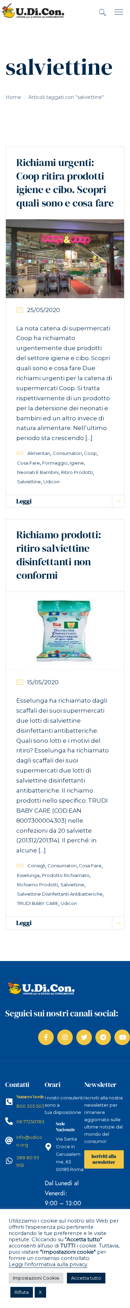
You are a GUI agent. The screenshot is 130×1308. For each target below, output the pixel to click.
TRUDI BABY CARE (37, 903)
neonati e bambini (38, 472)
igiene (77, 463)
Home (13, 97)
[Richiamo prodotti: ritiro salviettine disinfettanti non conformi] (65, 630)
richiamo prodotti (37, 884)
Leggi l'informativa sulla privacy (48, 1264)
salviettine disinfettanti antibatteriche (60, 894)
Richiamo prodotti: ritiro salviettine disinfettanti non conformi (58, 555)
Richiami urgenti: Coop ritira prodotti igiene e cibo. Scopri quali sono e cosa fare (65, 182)
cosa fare (28, 463)
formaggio (55, 463)
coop (90, 453)
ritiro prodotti (77, 472)
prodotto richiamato (65, 875)
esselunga (28, 875)
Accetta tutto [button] (86, 1278)
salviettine (29, 481)
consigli (36, 865)
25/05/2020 (43, 310)
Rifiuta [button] (22, 1292)
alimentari (38, 453)
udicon (51, 481)
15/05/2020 (43, 682)
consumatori (67, 453)
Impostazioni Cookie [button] (36, 1278)
